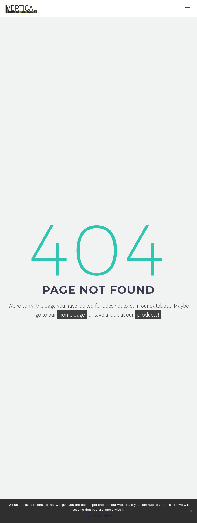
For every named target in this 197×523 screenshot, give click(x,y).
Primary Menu (187, 9)
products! (148, 314)
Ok (87, 516)
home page (72, 314)
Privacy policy (102, 516)
